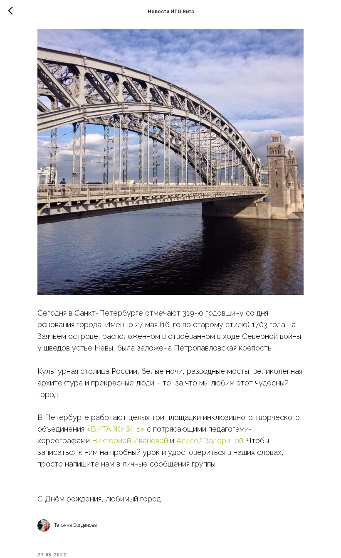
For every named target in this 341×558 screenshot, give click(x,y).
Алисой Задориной (209, 440)
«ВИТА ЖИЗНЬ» (115, 429)
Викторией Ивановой (130, 440)
